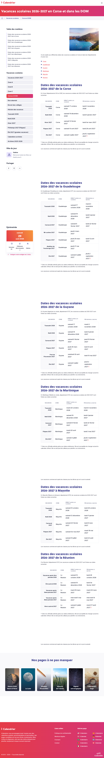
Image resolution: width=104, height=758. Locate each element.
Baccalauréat (12, 100)
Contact (57, 743)
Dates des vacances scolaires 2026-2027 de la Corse (19, 35)
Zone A (10, 82)
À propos (57, 739)
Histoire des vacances (15, 109)
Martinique (46, 71)
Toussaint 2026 (13, 114)
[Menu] (102, 3)
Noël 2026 (11, 118)
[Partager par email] (14, 168)
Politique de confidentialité (63, 733)
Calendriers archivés (15, 137)
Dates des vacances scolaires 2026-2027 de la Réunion (19, 65)
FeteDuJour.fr (17, 157)
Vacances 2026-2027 (15, 78)
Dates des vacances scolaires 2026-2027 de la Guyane (19, 47)
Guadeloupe (46, 64)
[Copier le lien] (20, 168)
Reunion (45, 77)
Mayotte (45, 74)
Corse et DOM (13, 96)
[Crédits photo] (97, 30)
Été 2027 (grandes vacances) (18, 132)
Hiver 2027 (11, 123)
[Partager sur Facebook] (8, 168)
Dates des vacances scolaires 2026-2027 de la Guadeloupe (19, 41)
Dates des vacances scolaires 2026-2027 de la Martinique (19, 53)
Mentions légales (60, 736)
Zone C (10, 91)
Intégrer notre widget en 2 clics (20, 254)
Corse (44, 61)
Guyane (45, 68)
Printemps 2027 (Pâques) (16, 128)
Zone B (10, 87)
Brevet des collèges (15, 105)
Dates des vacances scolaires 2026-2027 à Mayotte (19, 59)
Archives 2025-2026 (15, 141)
